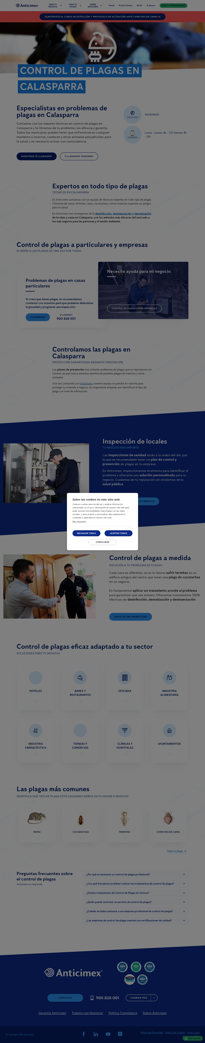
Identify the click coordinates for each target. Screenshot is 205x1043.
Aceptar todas (118, 533)
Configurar (102, 542)
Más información (79, 521)
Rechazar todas (86, 533)
